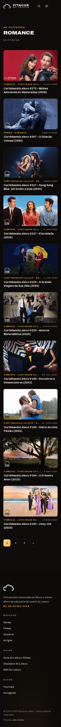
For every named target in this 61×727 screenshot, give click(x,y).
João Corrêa (18, 720)
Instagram (9, 693)
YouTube (8, 687)
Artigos (7, 640)
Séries (7, 622)
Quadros (8, 634)
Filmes (7, 628)
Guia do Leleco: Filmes (17, 657)
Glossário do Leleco (15, 663)
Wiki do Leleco (12, 669)
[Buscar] (39, 6)
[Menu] (46, 6)
